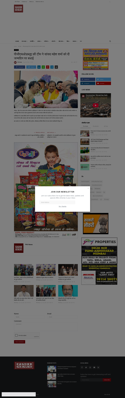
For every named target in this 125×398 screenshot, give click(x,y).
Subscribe (80, 202)
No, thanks (62, 206)
